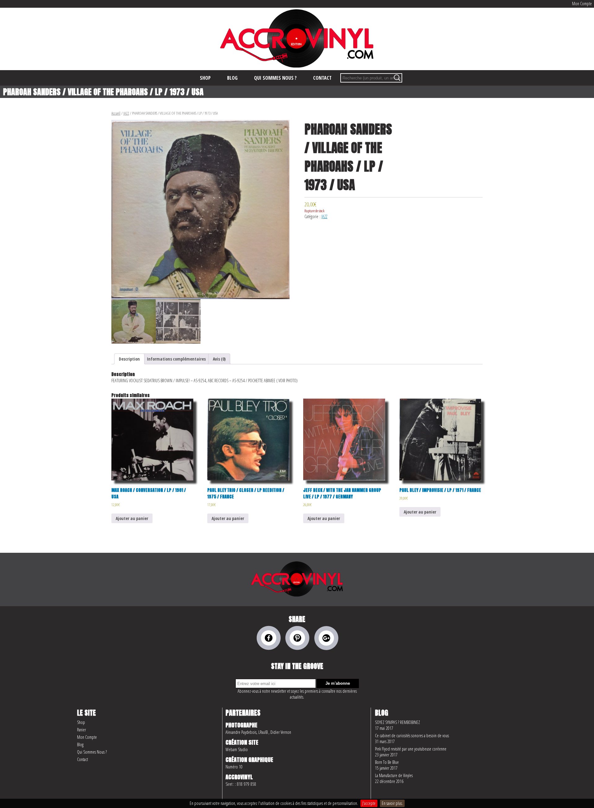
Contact (82, 759)
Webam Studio (237, 749)
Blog (80, 744)
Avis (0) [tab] (219, 359)
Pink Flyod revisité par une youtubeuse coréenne (410, 749)
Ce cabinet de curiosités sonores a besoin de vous (412, 735)
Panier (81, 730)
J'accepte (369, 803)
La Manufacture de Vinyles (394, 775)
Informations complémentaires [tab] (176, 359)
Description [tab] (129, 359)
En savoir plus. (392, 803)
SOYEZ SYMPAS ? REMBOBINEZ (397, 722)
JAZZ (126, 113)
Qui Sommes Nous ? (92, 752)
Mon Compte (582, 3)
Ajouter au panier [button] (132, 518)
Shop (81, 722)
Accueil (115, 113)
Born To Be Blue (387, 762)
